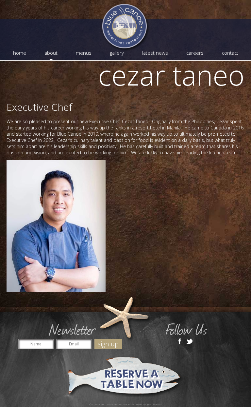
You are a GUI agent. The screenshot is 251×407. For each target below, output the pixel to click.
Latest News (155, 52)
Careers (195, 52)
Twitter (189, 341)
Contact (230, 52)
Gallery (117, 52)
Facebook (180, 341)
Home (19, 52)
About (51, 52)
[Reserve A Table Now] (126, 376)
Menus (84, 52)
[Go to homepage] (125, 28)
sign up (108, 343)
